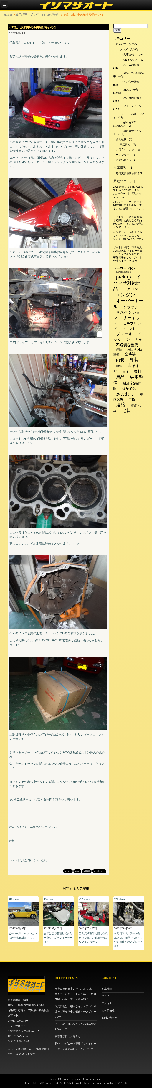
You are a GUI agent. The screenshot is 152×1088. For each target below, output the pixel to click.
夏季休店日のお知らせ (68, 1036)
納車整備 (87, 871)
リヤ (139, 340)
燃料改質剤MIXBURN (124, 124)
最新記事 (21, 14)
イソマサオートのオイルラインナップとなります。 (127, 235)
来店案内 (125, 144)
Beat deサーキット (127, 132)
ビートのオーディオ (128, 116)
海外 (125, 371)
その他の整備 (131, 81)
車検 (132, 399)
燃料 (137, 371)
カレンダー (122, 154)
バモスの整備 (131, 64)
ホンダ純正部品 (132, 97)
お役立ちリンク (125, 149)
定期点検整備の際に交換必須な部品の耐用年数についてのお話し (93, 937)
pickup (77, 871)
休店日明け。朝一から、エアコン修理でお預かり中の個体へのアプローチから (75, 1011)
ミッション (128, 337)
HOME (8, 14)
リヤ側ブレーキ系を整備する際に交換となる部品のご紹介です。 (127, 220)
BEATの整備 (50, 14)
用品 (120, 377)
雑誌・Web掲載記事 (128, 75)
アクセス (107, 1003)
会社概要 (121, 139)
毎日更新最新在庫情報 (129, 173)
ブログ (34, 14)
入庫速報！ (129, 54)
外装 (134, 359)
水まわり (127, 368)
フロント (129, 329)
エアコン (130, 289)
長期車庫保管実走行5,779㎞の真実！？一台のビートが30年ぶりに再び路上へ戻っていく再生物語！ (75, 994)
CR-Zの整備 (130, 59)
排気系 (119, 366)
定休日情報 (108, 1010)
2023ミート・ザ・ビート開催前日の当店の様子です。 (127, 205)
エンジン (68, 871)
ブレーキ (124, 334)
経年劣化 (129, 389)
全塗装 (130, 354)
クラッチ (130, 307)
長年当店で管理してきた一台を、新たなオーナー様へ (58, 937)
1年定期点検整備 (123, 272)
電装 (126, 410)
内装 (120, 359)
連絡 (120, 404)
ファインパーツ (132, 106)
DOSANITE (120, 1083)
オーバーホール (99, 871)
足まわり (125, 394)
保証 (119, 349)
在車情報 (107, 988)
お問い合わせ (124, 160)
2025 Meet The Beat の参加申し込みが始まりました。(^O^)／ (128, 190)
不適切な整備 (127, 345)
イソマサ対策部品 (127, 283)
